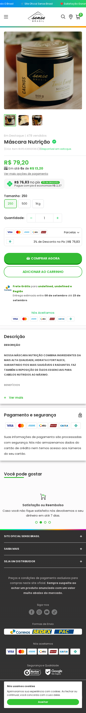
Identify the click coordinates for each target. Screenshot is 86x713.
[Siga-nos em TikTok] (54, 612)
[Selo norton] (32, 672)
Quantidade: (14, 218)
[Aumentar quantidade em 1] (57, 218)
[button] (78, 17)
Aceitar (43, 702)
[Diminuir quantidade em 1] (31, 218)
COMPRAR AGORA (45, 258)
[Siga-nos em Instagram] (39, 612)
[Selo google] (53, 672)
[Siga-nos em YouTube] (47, 612)
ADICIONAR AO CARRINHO (42, 271)
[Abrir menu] (6, 16)
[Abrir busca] (63, 17)
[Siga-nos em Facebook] (31, 612)
